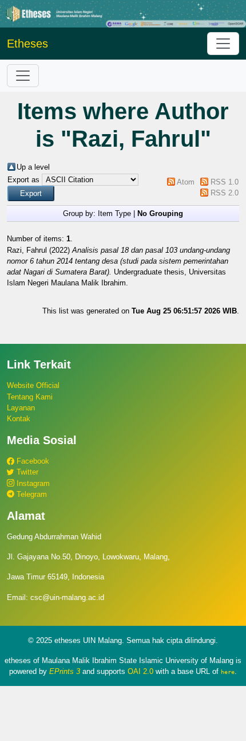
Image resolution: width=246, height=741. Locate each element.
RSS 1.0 (225, 182)
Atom (186, 182)
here (228, 671)
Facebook (31, 461)
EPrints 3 (64, 671)
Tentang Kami (30, 397)
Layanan (21, 407)
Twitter (26, 472)
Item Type (114, 213)
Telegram (30, 494)
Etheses (27, 43)
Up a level (33, 167)
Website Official (33, 385)
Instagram (32, 483)
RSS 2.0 (225, 193)
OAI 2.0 (140, 671)
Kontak (18, 418)
